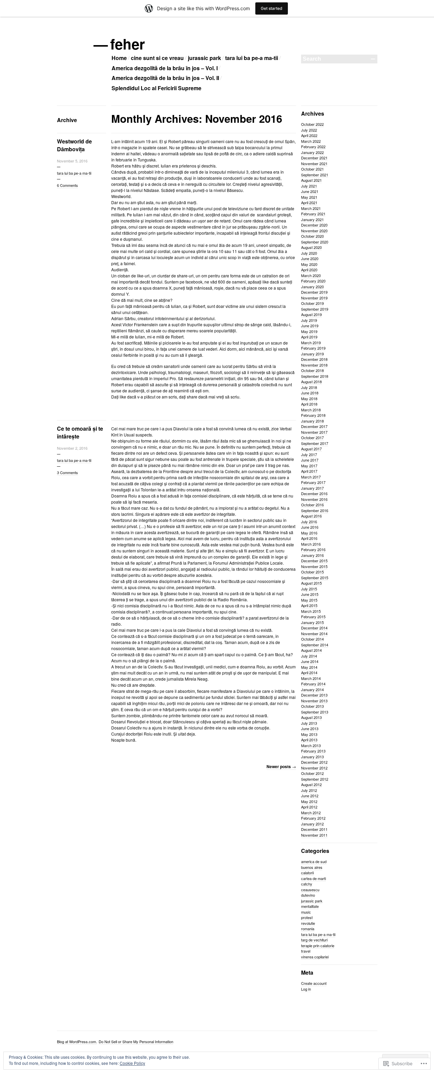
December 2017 (314, 426)
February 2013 (313, 751)
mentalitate (310, 906)
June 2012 (309, 795)
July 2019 (309, 320)
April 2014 (309, 672)
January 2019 (312, 353)
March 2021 (311, 208)
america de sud (314, 861)
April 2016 (309, 538)
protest (307, 917)
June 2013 (309, 728)
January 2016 (312, 555)
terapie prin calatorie (317, 945)
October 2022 (312, 124)
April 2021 (309, 202)
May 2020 (309, 264)
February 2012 (313, 818)
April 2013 (309, 739)
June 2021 (309, 191)
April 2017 (309, 471)
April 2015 (309, 605)
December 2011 (314, 829)
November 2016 (314, 499)
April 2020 (309, 269)
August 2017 (311, 448)
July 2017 (309, 454)
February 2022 (313, 146)
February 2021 (313, 213)
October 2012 (312, 773)
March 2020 (311, 275)
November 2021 (314, 163)
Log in (306, 989)
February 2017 (313, 482)
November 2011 (314, 835)
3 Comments (67, 472)
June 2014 (309, 661)
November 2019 (314, 297)
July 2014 (309, 656)
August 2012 (311, 784)
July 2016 (309, 521)
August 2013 (311, 717)
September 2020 (314, 242)
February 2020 (313, 281)
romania (307, 928)
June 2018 (309, 392)
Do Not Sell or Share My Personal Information (136, 1041)
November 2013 (314, 700)
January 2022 (312, 152)
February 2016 (313, 549)
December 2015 (314, 560)
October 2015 (312, 571)
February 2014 (313, 683)
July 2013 (309, 723)
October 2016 (312, 504)
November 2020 (314, 230)
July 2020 (309, 253)
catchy (306, 883)
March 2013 (311, 745)
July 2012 (309, 790)
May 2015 (309, 600)
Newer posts (281, 766)
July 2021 (309, 186)
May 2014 (309, 667)
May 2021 (309, 197)
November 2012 (314, 767)
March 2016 (311, 544)
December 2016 (314, 493)
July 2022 (309, 130)
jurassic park (204, 58)
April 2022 (309, 135)
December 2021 (314, 157)
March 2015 (311, 611)
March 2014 (311, 678)
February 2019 (313, 348)
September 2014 (314, 644)
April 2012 (309, 806)
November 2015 (314, 566)
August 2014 (311, 650)
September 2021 (314, 174)
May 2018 (309, 398)
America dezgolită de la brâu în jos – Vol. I (165, 68)
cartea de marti (313, 878)
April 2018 (309, 404)
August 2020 (311, 247)
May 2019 (309, 331)
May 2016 (309, 532)
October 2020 (312, 236)
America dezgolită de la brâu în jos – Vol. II (165, 78)
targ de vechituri (314, 939)
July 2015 (309, 588)
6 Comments (67, 185)
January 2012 (312, 823)
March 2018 (311, 409)
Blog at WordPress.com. (77, 1041)
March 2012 (311, 812)
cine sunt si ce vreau (157, 58)
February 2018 (313, 415)
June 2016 (309, 527)
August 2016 (311, 516)
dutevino (308, 895)
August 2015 (311, 583)
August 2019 (311, 314)
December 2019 (314, 292)
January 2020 (312, 286)
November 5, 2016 (72, 160)
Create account (314, 983)
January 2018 (312, 421)
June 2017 (309, 460)
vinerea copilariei (315, 956)
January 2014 (312, 689)
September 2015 (314, 577)
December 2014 (314, 627)
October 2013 (312, 706)
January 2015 (312, 622)
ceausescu (310, 889)
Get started (271, 8)
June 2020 (309, 258)
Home (119, 58)
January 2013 (312, 756)
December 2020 (314, 225)
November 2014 (314, 633)
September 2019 (314, 309)
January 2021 (312, 219)
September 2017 (314, 443)
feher (128, 44)
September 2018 (314, 376)
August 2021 (311, 180)
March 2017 (311, 477)
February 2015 (313, 616)
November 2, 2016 (72, 448)
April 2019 (309, 336)
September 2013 (314, 712)
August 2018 (311, 381)
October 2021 (312, 169)
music (306, 912)
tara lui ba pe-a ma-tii (251, 58)
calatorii (307, 872)
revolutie (308, 923)
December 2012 (314, 762)
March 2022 (311, 141)
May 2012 (309, 801)
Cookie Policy (132, 1063)
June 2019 (309, 325)
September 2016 (314, 510)
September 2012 (314, 779)
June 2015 (309, 594)
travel (305, 951)
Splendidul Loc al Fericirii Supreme (156, 88)
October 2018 (312, 370)
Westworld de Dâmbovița (74, 145)
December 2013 (314, 695)
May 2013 (309, 734)
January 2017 (312, 488)
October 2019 (312, 303)
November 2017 (314, 432)
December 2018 (314, 359)
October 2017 (312, 437)
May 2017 (309, 465)
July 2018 (309, 387)
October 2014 (312, 639)
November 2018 (314, 365)
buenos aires (311, 867)
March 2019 (311, 342)
